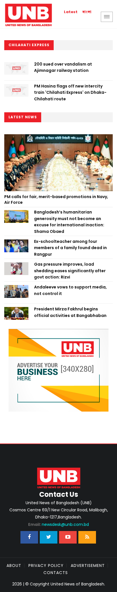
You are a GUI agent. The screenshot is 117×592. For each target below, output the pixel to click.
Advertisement (88, 565)
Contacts (55, 572)
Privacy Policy (46, 565)
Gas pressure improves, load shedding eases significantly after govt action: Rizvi (70, 270)
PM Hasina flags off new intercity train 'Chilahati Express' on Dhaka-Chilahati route (70, 92)
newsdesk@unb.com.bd (58, 524)
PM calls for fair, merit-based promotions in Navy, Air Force (56, 199)
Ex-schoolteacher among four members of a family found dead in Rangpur (70, 248)
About (14, 565)
